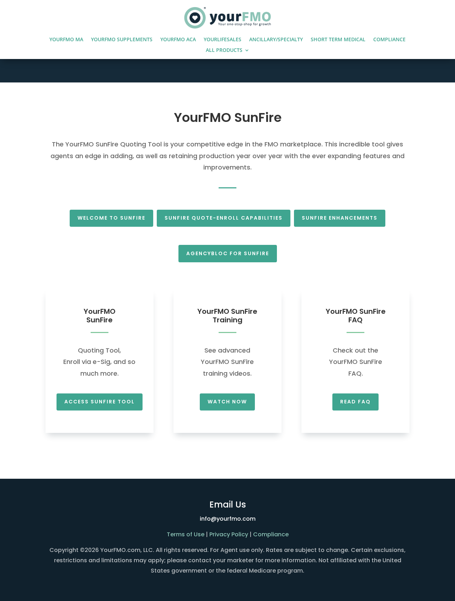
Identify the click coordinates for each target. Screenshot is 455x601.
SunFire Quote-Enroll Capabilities (224, 217)
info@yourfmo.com (228, 519)
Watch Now (227, 401)
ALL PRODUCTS (224, 50)
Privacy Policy (228, 534)
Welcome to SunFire (111, 217)
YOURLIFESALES (222, 40)
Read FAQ (355, 401)
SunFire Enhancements (340, 217)
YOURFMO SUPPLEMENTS (121, 40)
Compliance (271, 534)
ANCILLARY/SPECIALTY (276, 40)
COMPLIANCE (389, 40)
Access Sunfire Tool (99, 401)
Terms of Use (185, 534)
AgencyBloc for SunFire (227, 253)
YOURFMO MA (66, 40)
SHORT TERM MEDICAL (338, 40)
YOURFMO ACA (178, 40)
